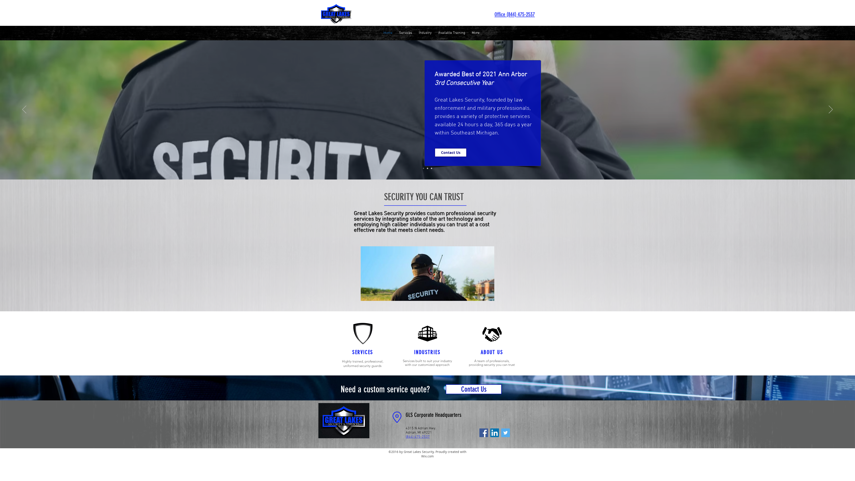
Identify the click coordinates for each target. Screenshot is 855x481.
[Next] (831, 110)
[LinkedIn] (494, 432)
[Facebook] (483, 432)
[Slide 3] (431, 168)
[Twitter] (505, 432)
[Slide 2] (427, 168)
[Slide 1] (423, 168)
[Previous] (24, 110)
